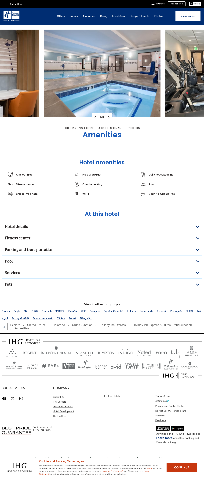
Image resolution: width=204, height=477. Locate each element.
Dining (103, 16)
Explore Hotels (112, 396)
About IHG (58, 397)
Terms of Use (162, 396)
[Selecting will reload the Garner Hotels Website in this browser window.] (101, 366)
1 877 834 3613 (42, 430)
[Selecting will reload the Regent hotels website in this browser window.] (30, 352)
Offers (61, 16)
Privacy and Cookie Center (169, 406)
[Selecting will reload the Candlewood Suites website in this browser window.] (189, 366)
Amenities (89, 16)
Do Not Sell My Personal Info (170, 410)
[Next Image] (108, 117)
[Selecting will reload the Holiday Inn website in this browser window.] (85, 366)
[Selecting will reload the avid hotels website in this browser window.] (116, 366)
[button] (195, 4)
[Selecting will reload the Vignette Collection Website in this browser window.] (85, 352)
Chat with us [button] (16, 4)
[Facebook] (4, 398)
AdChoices (161, 401)
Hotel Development (63, 411)
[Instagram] (21, 398)
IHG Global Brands (63, 406)
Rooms (73, 16)
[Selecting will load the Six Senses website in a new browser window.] (12, 352)
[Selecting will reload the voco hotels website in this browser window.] (161, 352)
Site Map (160, 415)
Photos (158, 16)
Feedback (160, 420)
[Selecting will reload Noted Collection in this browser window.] (144, 352)
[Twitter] (13, 398)
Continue (181, 467)
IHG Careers (59, 401)
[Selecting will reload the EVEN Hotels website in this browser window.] (50, 366)
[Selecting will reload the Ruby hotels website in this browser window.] (175, 352)
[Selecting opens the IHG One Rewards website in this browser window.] (178, 375)
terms (149, 468)
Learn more (164, 438)
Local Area (118, 16)
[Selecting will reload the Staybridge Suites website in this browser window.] (151, 366)
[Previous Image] (96, 117)
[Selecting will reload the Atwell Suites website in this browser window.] (131, 366)
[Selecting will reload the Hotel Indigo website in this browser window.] (125, 352)
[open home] (4, 327)
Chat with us (59, 416)
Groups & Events (139, 16)
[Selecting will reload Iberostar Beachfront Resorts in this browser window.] (14, 366)
